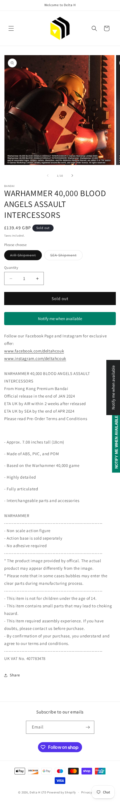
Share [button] (15, 675)
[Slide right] (72, 175)
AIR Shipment (26, 256)
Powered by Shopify (61, 792)
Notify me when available (60, 318)
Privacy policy (91, 792)
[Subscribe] (88, 727)
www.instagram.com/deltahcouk (35, 358)
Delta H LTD (38, 792)
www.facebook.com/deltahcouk (34, 351)
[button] (11, 28)
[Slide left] (48, 175)
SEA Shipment (66, 256)
